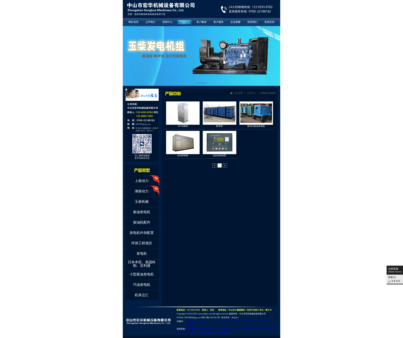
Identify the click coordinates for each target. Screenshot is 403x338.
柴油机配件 (141, 222)
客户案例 (201, 22)
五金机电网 (246, 329)
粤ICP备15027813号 (211, 317)
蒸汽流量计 (235, 329)
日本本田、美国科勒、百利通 (142, 264)
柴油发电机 (141, 212)
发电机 (141, 253)
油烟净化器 (192, 329)
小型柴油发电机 (142, 274)
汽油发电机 (141, 285)
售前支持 (269, 22)
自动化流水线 (223, 329)
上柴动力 (142, 181)
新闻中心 (167, 22)
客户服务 (218, 22)
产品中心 (184, 22)
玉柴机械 (142, 202)
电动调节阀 (258, 329)
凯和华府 (212, 329)
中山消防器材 (270, 329)
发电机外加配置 (142, 233)
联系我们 (252, 22)
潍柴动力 (142, 191)
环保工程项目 (141, 243)
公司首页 (238, 93)
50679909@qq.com (143, 124)
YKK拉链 (203, 329)
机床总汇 (142, 295)
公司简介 (150, 22)
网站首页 (133, 22)
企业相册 (235, 22)
